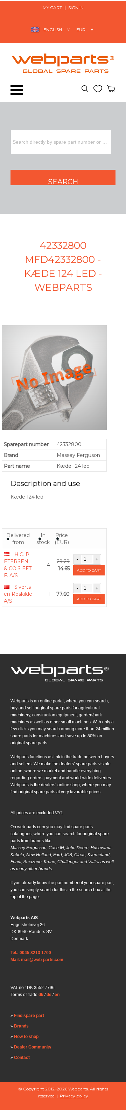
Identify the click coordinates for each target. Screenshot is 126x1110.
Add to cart (89, 570)
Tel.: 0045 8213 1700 (30, 952)
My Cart (52, 7)
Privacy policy (74, 1095)
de (49, 994)
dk (40, 994)
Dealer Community (32, 1047)
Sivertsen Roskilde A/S (18, 594)
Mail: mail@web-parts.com (36, 959)
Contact (22, 1057)
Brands (21, 1026)
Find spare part (29, 1015)
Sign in (76, 7)
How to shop (26, 1036)
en (57, 994)
